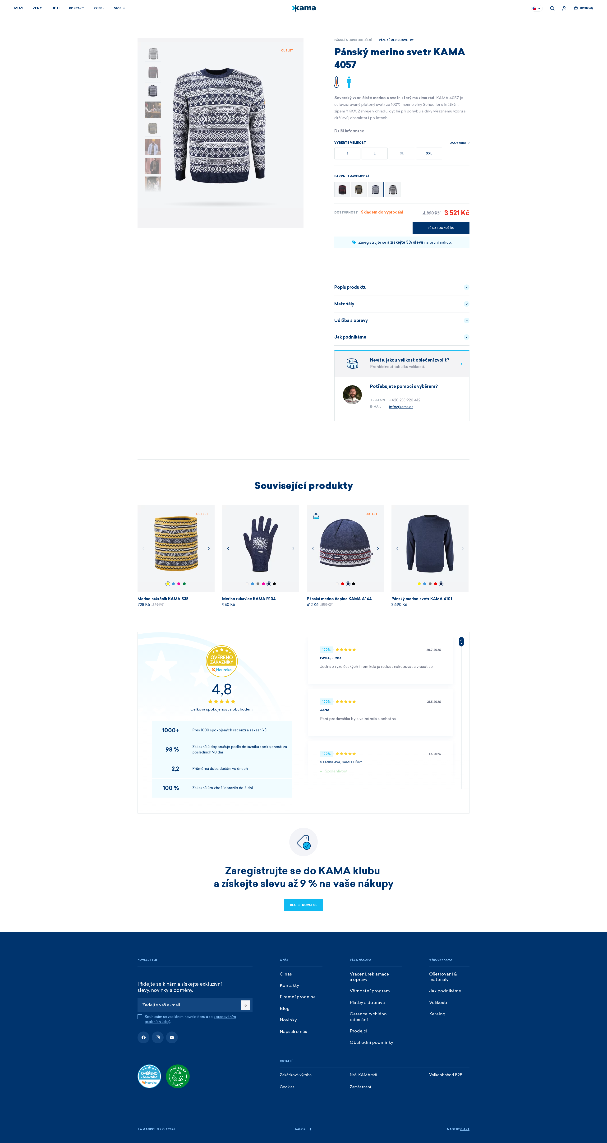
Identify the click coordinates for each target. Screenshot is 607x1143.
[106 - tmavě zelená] (359, 189)
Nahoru (301, 1129)
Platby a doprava (367, 1002)
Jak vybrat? (459, 142)
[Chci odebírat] (245, 1005)
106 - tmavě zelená (184, 583)
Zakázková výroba (296, 1075)
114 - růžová (178, 583)
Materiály (344, 304)
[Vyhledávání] (552, 8)
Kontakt (76, 8)
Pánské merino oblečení (353, 40)
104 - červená (342, 583)
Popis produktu (350, 287)
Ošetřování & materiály (443, 976)
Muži (18, 8)
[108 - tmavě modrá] (376, 189)
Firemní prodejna (298, 996)
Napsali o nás (293, 1031)
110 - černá (274, 583)
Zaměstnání (360, 1087)
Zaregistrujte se (372, 242)
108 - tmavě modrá (268, 583)
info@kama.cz (401, 406)
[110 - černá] (392, 189)
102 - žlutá (167, 583)
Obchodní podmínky (371, 1042)
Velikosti (438, 1002)
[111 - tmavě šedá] (342, 189)
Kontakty (289, 985)
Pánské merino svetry (396, 40)
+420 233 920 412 (404, 400)
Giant (464, 1129)
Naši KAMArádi (363, 1075)
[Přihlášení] (564, 8)
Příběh (99, 8)
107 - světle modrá (173, 583)
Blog (285, 1008)
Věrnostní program (370, 991)
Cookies (287, 1087)
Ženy (37, 8)
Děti (55, 8)
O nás (286, 974)
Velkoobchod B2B (445, 1075)
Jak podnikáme (350, 337)
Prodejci (358, 1031)
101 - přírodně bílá (247, 583)
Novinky (288, 1019)
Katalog (437, 1014)
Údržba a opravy (351, 320)
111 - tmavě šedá (258, 583)
